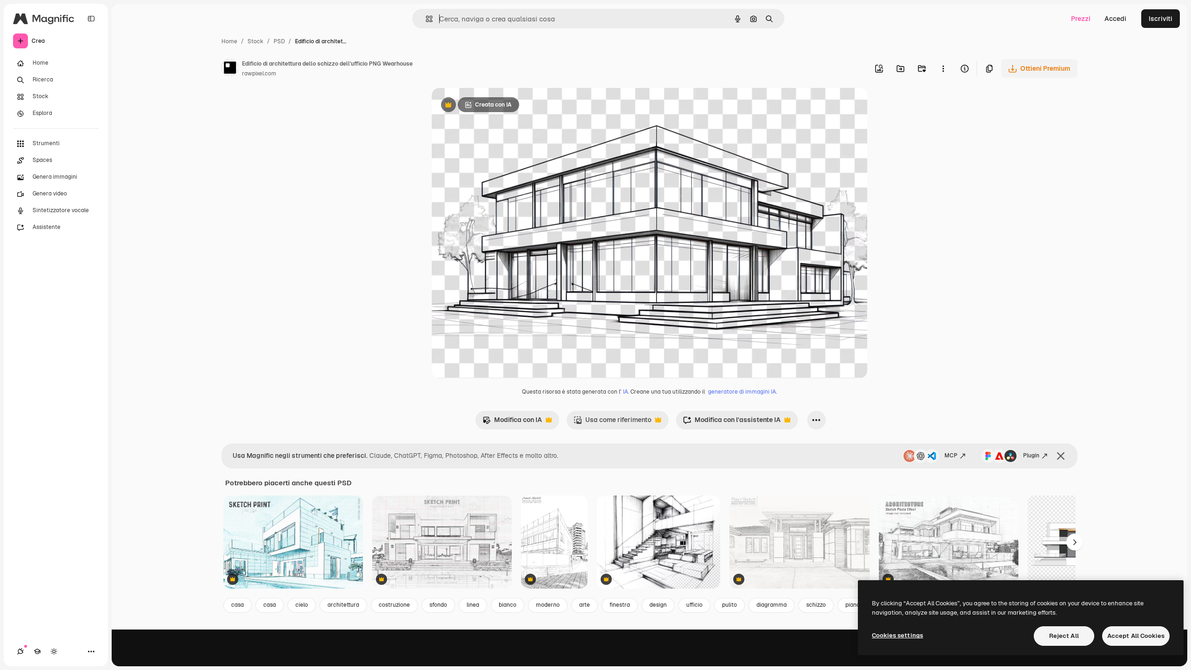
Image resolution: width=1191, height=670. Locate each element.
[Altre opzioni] (943, 68)
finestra (619, 605)
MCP (950, 455)
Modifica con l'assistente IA (732, 422)
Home (229, 41)
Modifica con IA (512, 422)
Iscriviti (1160, 18)
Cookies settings (897, 635)
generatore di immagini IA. (742, 391)
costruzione (394, 605)
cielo (301, 605)
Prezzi (1081, 18)
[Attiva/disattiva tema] (54, 651)
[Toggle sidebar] (91, 18)
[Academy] (37, 651)
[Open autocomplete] (425, 18)
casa (237, 605)
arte (584, 605)
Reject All (1064, 636)
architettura (343, 605)
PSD (279, 41)
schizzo (816, 605)
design (658, 605)
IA (625, 391)
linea (473, 605)
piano (852, 605)
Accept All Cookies (1135, 636)
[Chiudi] (1060, 456)
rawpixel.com (259, 73)
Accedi (1115, 18)
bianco (507, 605)
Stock (255, 41)
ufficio (694, 605)
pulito (729, 605)
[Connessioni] (20, 651)
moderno (548, 605)
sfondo (438, 605)
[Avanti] (1074, 542)
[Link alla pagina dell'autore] (229, 69)
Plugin (1031, 455)
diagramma (771, 605)
